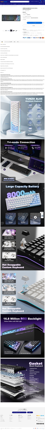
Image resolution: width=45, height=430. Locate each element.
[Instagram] (40, 423)
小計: (23, 19)
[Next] (19, 30)
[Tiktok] (43, 423)
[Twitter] (38, 423)
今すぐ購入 (33, 25)
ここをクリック (37, 1)
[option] (11, 18)
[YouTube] (41, 423)
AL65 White (28, 14)
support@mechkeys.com (40, 421)
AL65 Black (24, 14)
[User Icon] (41, 1)
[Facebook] (37, 423)
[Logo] (4, 1)
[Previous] (3, 30)
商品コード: (24, 10)
